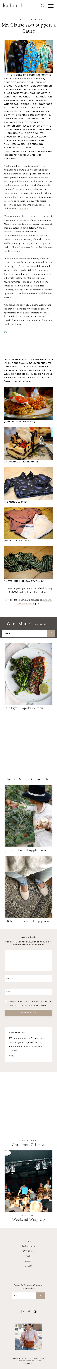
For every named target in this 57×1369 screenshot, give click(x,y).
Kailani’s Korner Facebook (34, 602)
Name (9, 978)
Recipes (28, 1261)
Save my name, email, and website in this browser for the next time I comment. (30, 1003)
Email (10, 992)
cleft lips (23, 208)
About (28, 1241)
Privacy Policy (19, 1358)
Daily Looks (28, 1246)
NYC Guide (28, 1251)
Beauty (28, 1265)
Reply (12, 1056)
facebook (19, 378)
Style (18, 19)
